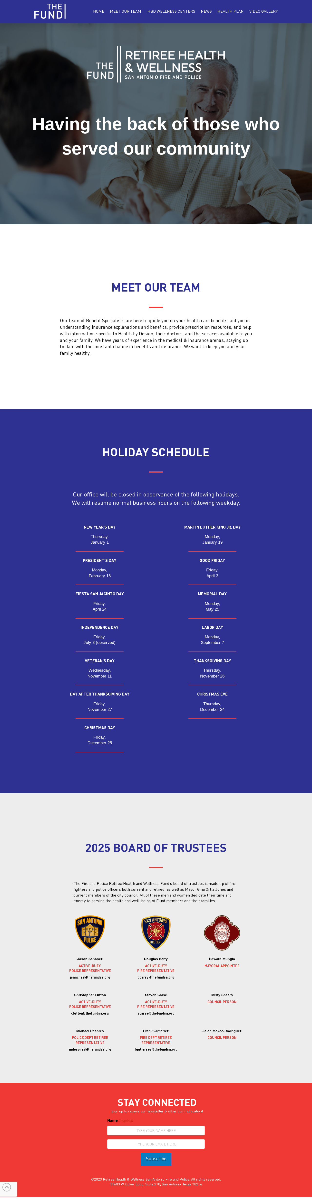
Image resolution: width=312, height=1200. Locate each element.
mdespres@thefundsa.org (90, 1049)
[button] (125, 11)
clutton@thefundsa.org (90, 1013)
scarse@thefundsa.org (156, 1013)
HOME (98, 11)
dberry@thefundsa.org (155, 977)
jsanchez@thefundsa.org (90, 977)
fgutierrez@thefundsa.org (156, 1049)
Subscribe (156, 1158)
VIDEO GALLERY (263, 11)
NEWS (206, 11)
